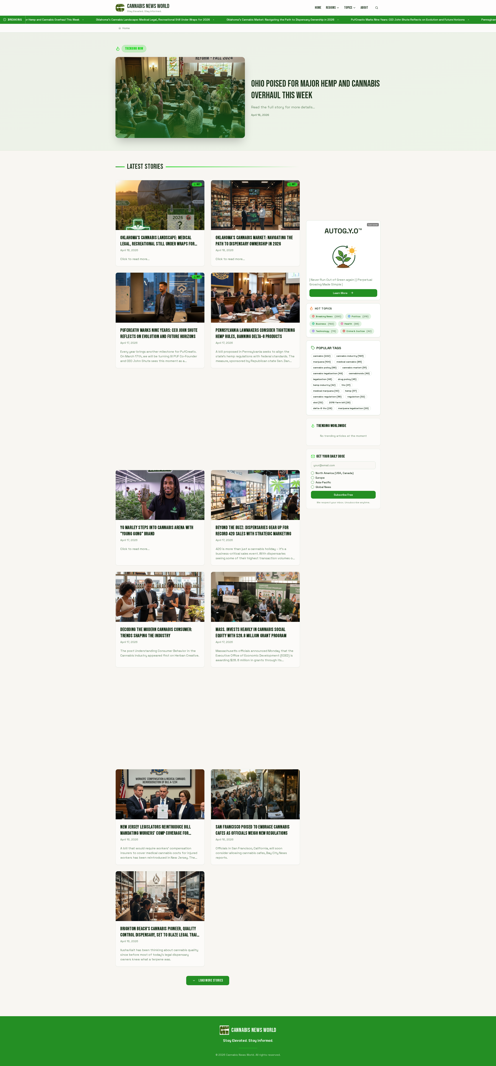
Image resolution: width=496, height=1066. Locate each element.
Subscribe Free (343, 494)
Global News (323, 487)
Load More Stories (211, 980)
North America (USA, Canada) (335, 473)
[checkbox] (312, 473)
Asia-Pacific (323, 482)
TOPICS (348, 8)
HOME (318, 8)
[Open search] (377, 8)
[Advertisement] (207, 419)
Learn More (340, 293)
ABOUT (364, 8)
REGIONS (331, 8)
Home (126, 28)
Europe (320, 477)
